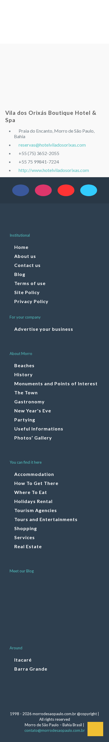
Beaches (24, 365)
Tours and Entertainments (46, 519)
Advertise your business (43, 329)
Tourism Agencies (35, 510)
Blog (19, 274)
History (23, 374)
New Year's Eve (32, 410)
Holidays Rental (33, 501)
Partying (24, 419)
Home (21, 247)
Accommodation (34, 474)
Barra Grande (30, 668)
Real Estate (28, 546)
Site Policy (27, 292)
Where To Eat (30, 492)
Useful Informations (38, 428)
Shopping (25, 528)
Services (24, 537)
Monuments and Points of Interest (56, 383)
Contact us (27, 265)
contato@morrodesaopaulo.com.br (54, 730)
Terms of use (30, 283)
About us (25, 256)
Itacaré (23, 659)
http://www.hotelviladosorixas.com (54, 170)
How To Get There (36, 483)
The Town (26, 392)
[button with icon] (20, 190)
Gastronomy (29, 401)
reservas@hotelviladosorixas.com (52, 144)
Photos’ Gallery (33, 437)
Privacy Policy (31, 301)
